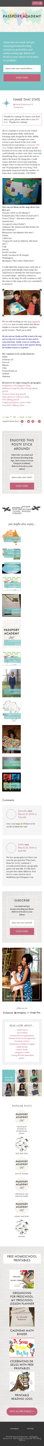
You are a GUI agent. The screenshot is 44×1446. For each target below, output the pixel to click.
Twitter (30, 1429)
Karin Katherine (20, 1437)
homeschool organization (22, 1035)
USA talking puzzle (10, 400)
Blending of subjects (14, 691)
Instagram (20, 1013)
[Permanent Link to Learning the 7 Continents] (11, 665)
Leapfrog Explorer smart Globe (16, 402)
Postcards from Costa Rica (13, 785)
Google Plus (33, 1013)
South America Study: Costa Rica (12, 611)
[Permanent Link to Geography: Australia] (11, 544)
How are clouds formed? (17, 512)
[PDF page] (13, 418)
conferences (22, 1030)
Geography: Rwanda (28, 511)
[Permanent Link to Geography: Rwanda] (11, 769)
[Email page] (21, 418)
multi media (22, 1047)
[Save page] (6, 418)
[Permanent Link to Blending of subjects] (11, 697)
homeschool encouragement (22, 1038)
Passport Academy (22, 18)
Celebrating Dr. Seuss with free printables (22, 1365)
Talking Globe (13, 405)
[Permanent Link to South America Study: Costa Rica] (11, 616)
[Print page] (29, 418)
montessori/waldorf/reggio (22, 1044)
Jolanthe (22, 811)
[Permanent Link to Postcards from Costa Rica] (11, 791)
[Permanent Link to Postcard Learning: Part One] (11, 560)
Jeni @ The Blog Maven (30, 1439)
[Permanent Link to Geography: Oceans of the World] (11, 573)
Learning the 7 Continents (13, 660)
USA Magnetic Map (16, 386)
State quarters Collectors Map (15, 397)
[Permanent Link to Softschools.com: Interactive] (11, 590)
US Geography (14, 749)
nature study (22, 1049)
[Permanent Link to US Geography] (11, 753)
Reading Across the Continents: (13, 716)
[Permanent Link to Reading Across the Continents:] (11, 721)
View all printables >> (22, 1411)
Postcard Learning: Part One (14, 553)
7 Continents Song (14, 642)
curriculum (22, 1033)
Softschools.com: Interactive (12, 585)
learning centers (22, 1041)
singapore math (22, 1052)
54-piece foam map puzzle (14, 394)
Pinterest (8, 1013)
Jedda (21, 844)
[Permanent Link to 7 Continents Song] (11, 648)
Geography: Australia (15, 539)
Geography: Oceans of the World (13, 566)
